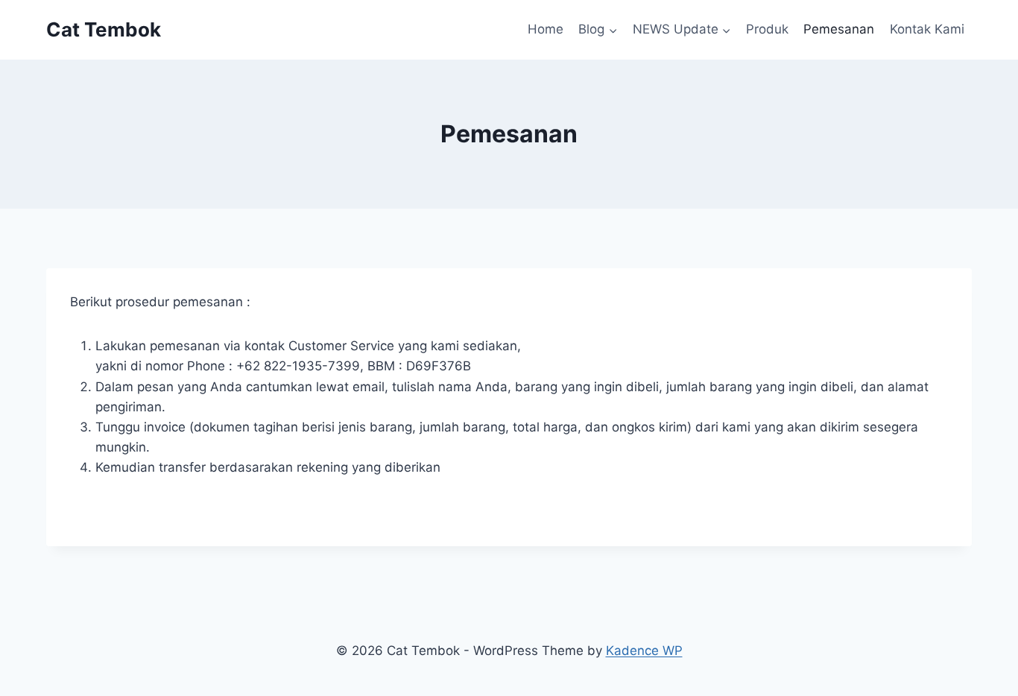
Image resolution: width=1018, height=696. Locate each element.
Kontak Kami (927, 29)
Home (545, 29)
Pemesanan (838, 29)
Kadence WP (644, 650)
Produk (767, 29)
